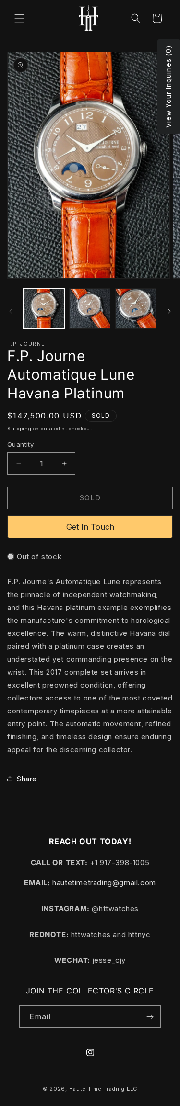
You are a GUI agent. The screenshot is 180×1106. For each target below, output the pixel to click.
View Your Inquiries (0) (168, 86)
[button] (19, 18)
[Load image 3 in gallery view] (135, 308)
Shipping (19, 428)
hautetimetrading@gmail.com (104, 882)
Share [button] (27, 779)
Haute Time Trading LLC (103, 1088)
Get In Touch (90, 526)
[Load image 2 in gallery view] (89, 308)
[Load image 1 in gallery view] (44, 308)
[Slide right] (169, 311)
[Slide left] (10, 311)
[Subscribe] (149, 1016)
